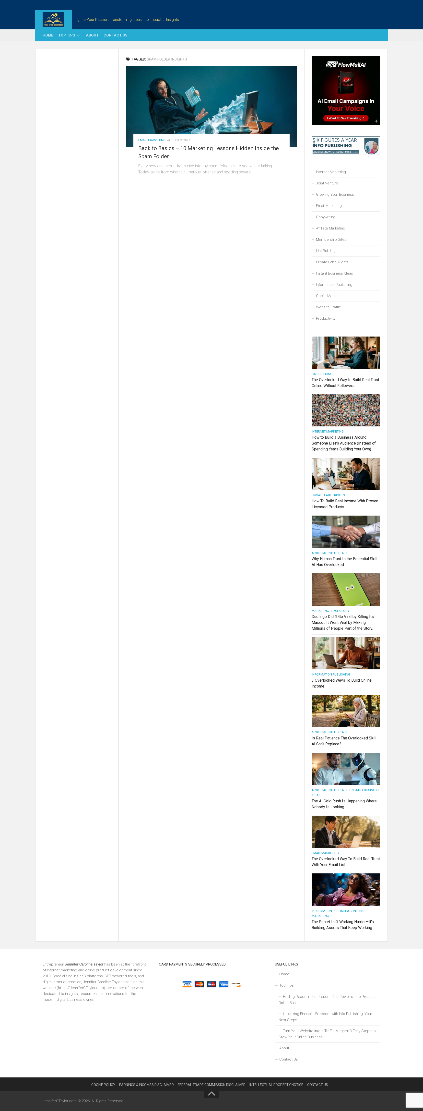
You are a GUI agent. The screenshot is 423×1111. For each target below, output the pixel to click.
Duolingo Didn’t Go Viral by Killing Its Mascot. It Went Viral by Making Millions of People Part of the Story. (343, 622)
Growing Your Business (335, 194)
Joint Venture (327, 183)
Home (48, 35)
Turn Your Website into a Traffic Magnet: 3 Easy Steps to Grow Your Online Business (327, 1034)
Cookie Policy (103, 1085)
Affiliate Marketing (330, 228)
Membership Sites (331, 239)
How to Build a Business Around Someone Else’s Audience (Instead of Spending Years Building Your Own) (344, 443)
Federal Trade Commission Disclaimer (212, 1085)
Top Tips (66, 35)
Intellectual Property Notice (276, 1085)
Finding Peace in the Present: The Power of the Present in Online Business (328, 999)
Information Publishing (334, 284)
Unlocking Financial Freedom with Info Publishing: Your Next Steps (325, 1017)
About (92, 35)
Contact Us (116, 35)
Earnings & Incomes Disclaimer (146, 1085)
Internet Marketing (331, 172)
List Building (326, 251)
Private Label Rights (332, 262)
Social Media (326, 296)
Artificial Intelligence (330, 553)
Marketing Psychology (330, 611)
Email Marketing (151, 140)
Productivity (325, 318)
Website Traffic (328, 307)
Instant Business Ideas (334, 273)
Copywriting (325, 217)
